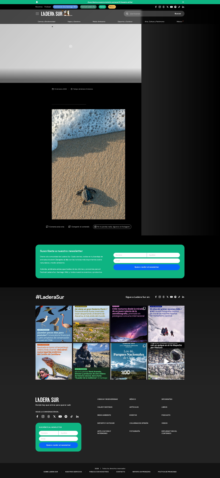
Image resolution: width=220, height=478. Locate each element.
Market (102, 7)
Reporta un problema (141, 472)
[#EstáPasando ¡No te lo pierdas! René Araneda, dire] (91, 361)
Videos (164, 423)
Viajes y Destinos (74, 22)
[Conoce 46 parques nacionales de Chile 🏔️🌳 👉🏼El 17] (129, 361)
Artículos (134, 407)
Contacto (120, 472)
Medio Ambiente (99, 22)
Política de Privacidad (167, 472)
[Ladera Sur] (56, 14)
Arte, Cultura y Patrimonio (154, 22)
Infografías (167, 399)
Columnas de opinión (138, 423)
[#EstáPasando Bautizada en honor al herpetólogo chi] (54, 361)
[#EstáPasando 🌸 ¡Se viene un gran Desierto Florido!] (91, 324)
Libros (164, 407)
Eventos (133, 415)
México (112, 7)
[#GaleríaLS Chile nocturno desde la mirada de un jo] (129, 324)
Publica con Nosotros (99, 472)
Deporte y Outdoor (125, 22)
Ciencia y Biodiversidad (46, 22)
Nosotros (39, 7)
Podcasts (166, 415)
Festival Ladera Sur (88, 7)
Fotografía (134, 431)
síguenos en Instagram (113, 227)
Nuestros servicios (73, 472)
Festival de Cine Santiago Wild (65, 7)
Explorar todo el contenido (169, 432)
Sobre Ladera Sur (51, 472)
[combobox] (154, 13)
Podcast (48, 7)
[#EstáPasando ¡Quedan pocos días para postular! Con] (54, 324)
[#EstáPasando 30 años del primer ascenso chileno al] (166, 324)
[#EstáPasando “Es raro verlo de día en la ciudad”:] (166, 361)
